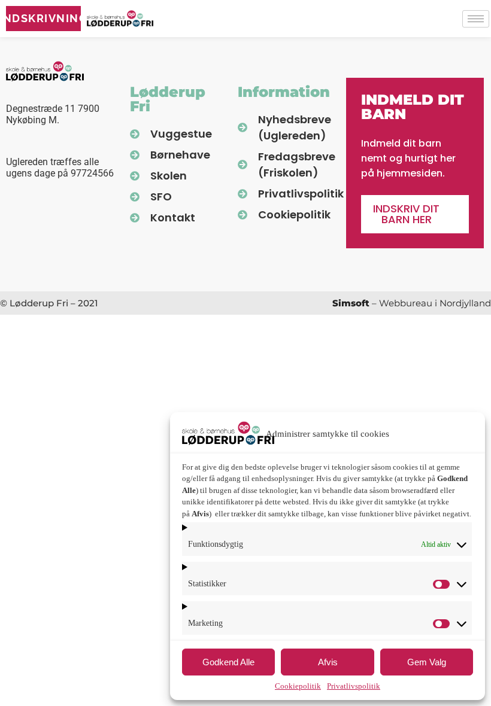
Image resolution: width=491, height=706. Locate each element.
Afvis (328, 662)
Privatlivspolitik (353, 685)
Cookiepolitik (298, 685)
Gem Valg (426, 662)
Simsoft (350, 303)
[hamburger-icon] (475, 19)
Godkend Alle (228, 662)
